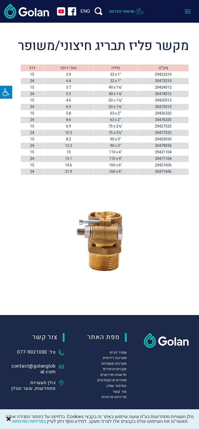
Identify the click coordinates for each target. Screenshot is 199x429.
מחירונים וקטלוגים (112, 380)
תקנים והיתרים (115, 369)
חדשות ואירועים (114, 374)
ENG (85, 11)
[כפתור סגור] (8, 419)
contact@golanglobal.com (33, 369)
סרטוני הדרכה (121, 11)
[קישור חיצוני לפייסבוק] (72, 11)
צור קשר (120, 391)
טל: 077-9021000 (36, 352)
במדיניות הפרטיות (29, 421)
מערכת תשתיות (114, 363)
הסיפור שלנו (116, 386)
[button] (6, 92)
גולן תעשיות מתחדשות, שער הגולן (33, 385)
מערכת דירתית (115, 358)
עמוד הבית (118, 352)
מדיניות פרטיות (114, 397)
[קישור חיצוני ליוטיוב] (61, 11)
